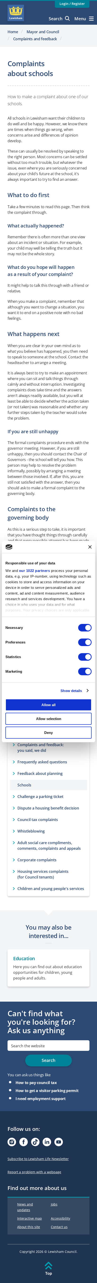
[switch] (85, 642)
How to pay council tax (36, 1082)
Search (55, 18)
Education (24, 958)
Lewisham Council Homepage (16, 13)
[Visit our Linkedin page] (47, 1143)
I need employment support (41, 1098)
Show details (71, 690)
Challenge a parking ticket (40, 796)
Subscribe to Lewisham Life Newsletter (38, 1159)
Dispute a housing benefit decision (48, 808)
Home (13, 31)
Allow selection (48, 719)
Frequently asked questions (42, 762)
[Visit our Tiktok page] (35, 1143)
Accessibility (60, 1218)
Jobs (54, 1204)
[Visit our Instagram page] (12, 1143)
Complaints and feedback (35, 38)
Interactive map (29, 1218)
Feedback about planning (40, 773)
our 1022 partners (34, 570)
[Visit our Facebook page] (23, 1143)
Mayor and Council (43, 31)
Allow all (48, 705)
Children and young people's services (50, 888)
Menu (80, 18)
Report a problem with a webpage (34, 1172)
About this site (28, 1227)
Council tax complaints (37, 819)
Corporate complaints (37, 859)
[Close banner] (90, 547)
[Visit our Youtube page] (58, 1143)
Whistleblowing (31, 831)
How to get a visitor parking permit (47, 1090)
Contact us (59, 1227)
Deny (48, 732)
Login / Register (72, 3)
